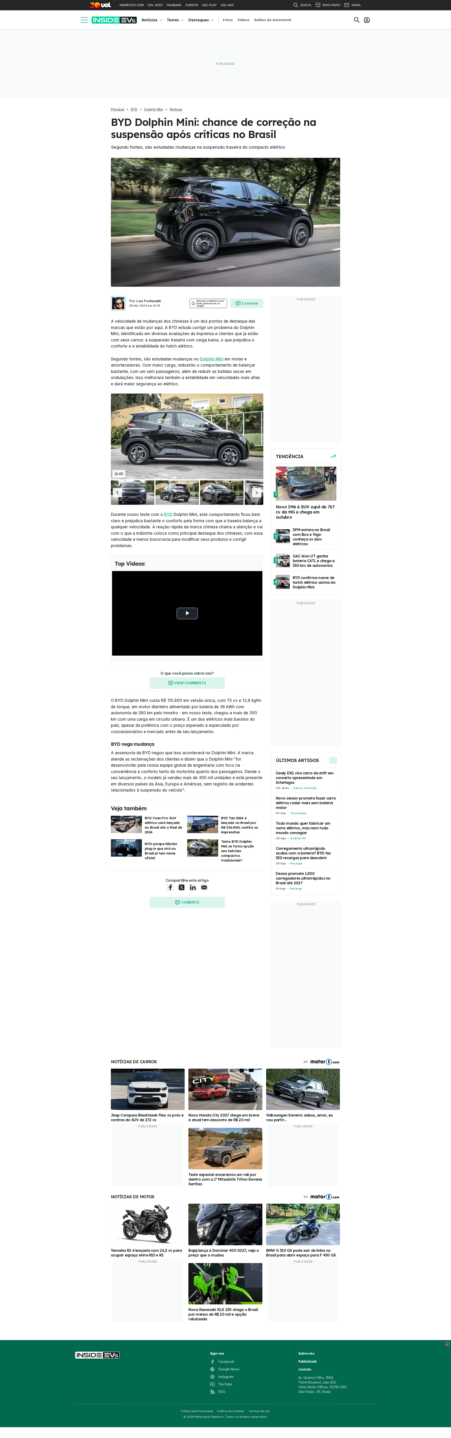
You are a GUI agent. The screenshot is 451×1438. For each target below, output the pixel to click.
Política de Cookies (230, 1411)
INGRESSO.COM (132, 5)
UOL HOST (155, 5)
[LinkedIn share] (193, 887)
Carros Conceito (305, 788)
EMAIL (356, 5)
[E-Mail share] (204, 887)
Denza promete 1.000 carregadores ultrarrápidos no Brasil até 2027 (303, 878)
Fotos (228, 20)
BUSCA (306, 5)
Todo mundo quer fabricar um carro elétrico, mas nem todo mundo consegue (303, 828)
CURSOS (191, 5)
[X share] (181, 887)
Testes (173, 20)
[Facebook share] (170, 887)
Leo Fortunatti (148, 301)
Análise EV (298, 838)
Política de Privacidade (197, 1411)
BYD (134, 109)
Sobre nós (306, 1353)
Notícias (149, 20)
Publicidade (307, 1361)
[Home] (114, 20)
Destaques (198, 20)
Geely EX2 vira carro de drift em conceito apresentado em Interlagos (305, 778)
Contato (304, 1369)
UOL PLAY (209, 5)
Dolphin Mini (153, 109)
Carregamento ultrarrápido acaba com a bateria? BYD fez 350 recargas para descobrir (303, 853)
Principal (117, 109)
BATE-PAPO (331, 5)
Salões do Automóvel (272, 20)
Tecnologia (298, 813)
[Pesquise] (357, 20)
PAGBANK (174, 5)
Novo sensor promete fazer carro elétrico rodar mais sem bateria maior (306, 803)
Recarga (296, 863)
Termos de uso (259, 1411)
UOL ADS (227, 5)
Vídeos (243, 20)
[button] (117, 492)
